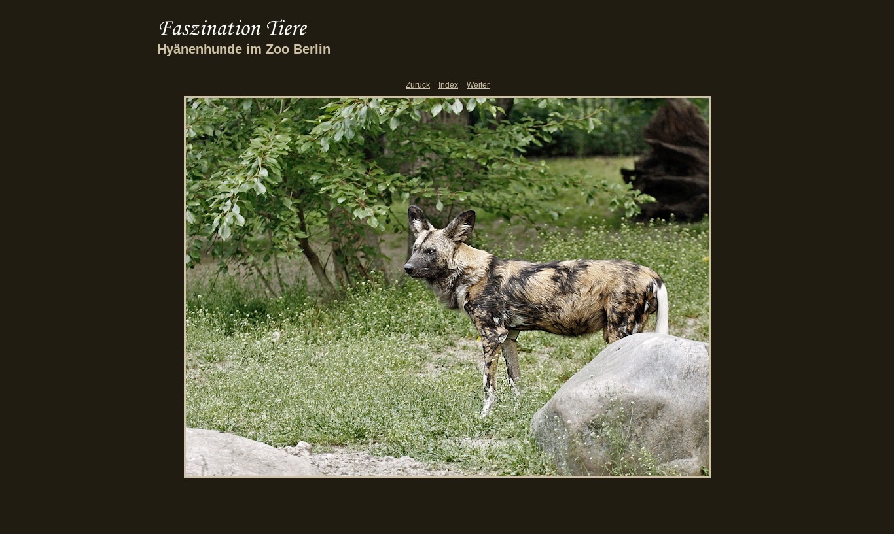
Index (448, 85)
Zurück (418, 85)
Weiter (478, 85)
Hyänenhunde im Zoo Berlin (244, 49)
